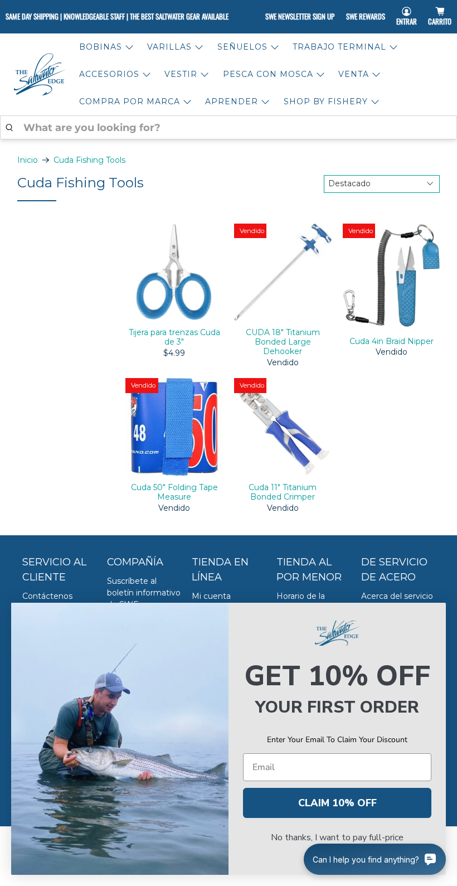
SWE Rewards (365, 16)
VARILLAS (169, 47)
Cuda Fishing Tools (89, 160)
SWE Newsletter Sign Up (299, 16)
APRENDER (231, 101)
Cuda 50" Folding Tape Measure (174, 492)
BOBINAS (100, 47)
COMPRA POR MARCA (129, 101)
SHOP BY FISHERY (326, 101)
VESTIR (180, 74)
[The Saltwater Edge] (39, 74)
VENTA (353, 74)
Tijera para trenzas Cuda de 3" (174, 337)
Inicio (27, 160)
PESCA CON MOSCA (268, 74)
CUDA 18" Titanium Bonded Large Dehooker (283, 341)
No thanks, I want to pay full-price (337, 837)
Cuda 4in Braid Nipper (391, 341)
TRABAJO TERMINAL (339, 47)
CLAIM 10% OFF (337, 803)
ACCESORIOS (109, 74)
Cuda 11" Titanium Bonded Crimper (283, 492)
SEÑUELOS (242, 47)
